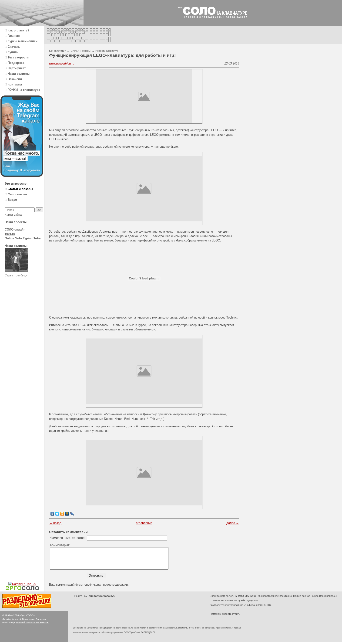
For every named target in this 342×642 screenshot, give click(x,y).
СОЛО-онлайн (15, 229)
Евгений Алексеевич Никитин (32, 622)
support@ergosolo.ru (102, 595)
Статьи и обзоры (81, 50)
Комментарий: (60, 545)
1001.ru (10, 234)
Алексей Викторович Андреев (29, 619)
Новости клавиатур (106, 50)
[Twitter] (57, 514)
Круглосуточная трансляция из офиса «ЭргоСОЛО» (241, 605)
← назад (55, 523)
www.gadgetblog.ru (61, 63)
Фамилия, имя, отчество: (67, 538)
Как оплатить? (57, 50)
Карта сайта (13, 214)
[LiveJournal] (72, 514)
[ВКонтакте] (52, 514)
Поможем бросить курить (225, 613)
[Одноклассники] (62, 514)
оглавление (144, 523)
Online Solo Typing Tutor (23, 238)
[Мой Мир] (67, 514)
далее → (232, 523)
